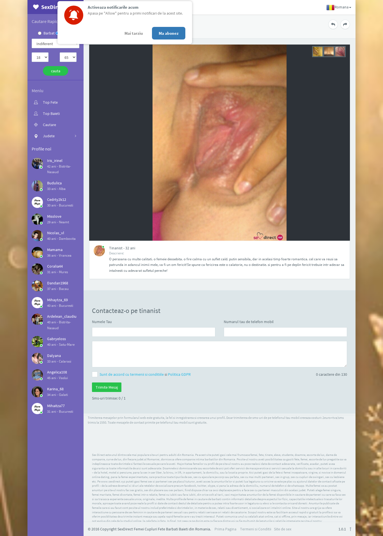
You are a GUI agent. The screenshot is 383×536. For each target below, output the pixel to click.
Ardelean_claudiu (62, 316)
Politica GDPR (179, 374)
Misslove (54, 216)
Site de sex (282, 529)
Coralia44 (55, 266)
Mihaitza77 (56, 405)
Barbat (49, 33)
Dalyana (54, 355)
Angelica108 (57, 372)
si (145, 374)
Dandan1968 (57, 283)
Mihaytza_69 (57, 299)
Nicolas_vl (55, 232)
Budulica (54, 182)
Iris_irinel (55, 160)
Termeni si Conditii (255, 529)
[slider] (329, 51)
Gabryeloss (56, 338)
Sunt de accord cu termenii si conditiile (132, 374)
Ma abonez (169, 33)
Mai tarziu (133, 33)
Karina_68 (55, 388)
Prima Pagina (225, 529)
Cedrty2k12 (56, 199)
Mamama (55, 249)
